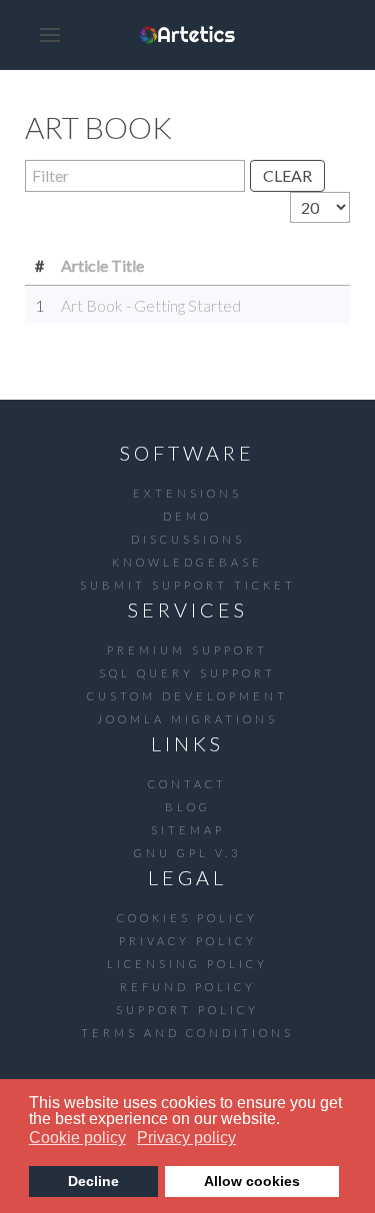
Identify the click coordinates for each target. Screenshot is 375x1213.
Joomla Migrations (187, 718)
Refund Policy (188, 986)
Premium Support (187, 649)
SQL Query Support (187, 672)
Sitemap (188, 829)
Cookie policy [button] (77, 1137)
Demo (187, 516)
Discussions (188, 539)
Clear (287, 175)
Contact (187, 783)
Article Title (102, 265)
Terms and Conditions (187, 1032)
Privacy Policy (188, 940)
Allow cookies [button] (252, 1181)
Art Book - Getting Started (151, 305)
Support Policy (187, 1009)
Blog (188, 806)
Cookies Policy (187, 917)
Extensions (187, 493)
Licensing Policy (187, 963)
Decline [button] (93, 1181)
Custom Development (187, 695)
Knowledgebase (187, 562)
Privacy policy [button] (186, 1137)
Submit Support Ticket (188, 585)
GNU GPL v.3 (187, 852)
